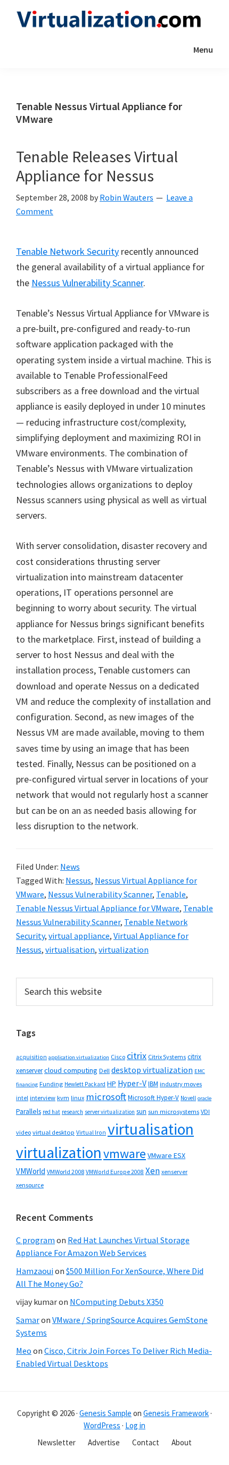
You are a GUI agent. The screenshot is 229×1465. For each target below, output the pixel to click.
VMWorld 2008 (65, 1172)
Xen (152, 1171)
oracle (204, 1098)
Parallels (28, 1111)
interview (42, 1098)
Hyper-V (132, 1083)
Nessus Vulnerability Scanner (87, 283)
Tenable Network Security (67, 251)
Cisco (118, 1057)
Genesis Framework (176, 1413)
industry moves (181, 1084)
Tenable (171, 894)
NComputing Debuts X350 (116, 1301)
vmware (124, 1153)
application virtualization (78, 1057)
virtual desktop (53, 1132)
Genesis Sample (105, 1413)
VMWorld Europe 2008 (115, 1172)
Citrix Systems (167, 1057)
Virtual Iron (91, 1132)
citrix (136, 1056)
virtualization (124, 949)
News (70, 866)
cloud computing (70, 1070)
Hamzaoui (34, 1271)
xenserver (174, 1172)
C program (35, 1240)
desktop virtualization (152, 1069)
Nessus (78, 880)
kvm (63, 1098)
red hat (51, 1112)
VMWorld (30, 1171)
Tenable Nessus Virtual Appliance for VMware (97, 908)
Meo (23, 1350)
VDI (205, 1112)
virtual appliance (79, 935)
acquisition (31, 1057)
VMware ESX (166, 1155)
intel (22, 1098)
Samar (27, 1319)
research (72, 1112)
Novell (188, 1098)
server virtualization (110, 1112)
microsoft (106, 1097)
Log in (135, 1425)
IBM (153, 1083)
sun (141, 1111)
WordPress (102, 1425)
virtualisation (70, 949)
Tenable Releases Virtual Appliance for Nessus (97, 166)
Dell (104, 1071)
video (23, 1132)
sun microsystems (173, 1112)
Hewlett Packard (84, 1084)
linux (77, 1098)
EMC (199, 1071)
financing (27, 1084)
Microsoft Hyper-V (153, 1097)
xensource (30, 1185)
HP (111, 1083)
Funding (51, 1084)
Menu (203, 49)
